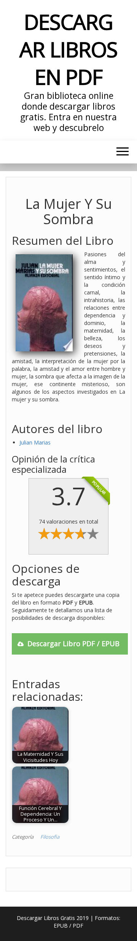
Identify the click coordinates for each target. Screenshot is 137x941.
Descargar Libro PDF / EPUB (73, 643)
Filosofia (49, 836)
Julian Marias (35, 442)
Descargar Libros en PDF (68, 49)
